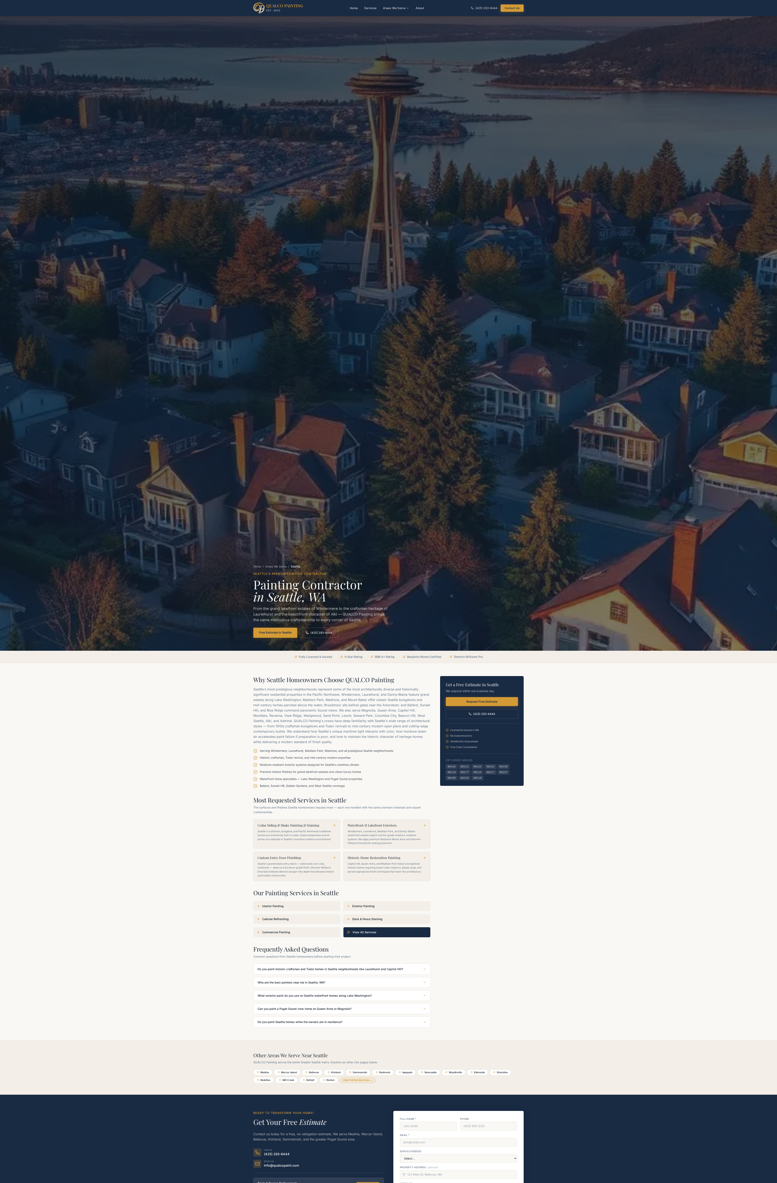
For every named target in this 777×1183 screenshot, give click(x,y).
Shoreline (502, 1072)
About (420, 8)
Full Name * (408, 1118)
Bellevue (314, 1072)
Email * (405, 1135)
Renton (330, 1080)
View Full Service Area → (357, 1080)
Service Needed (410, 1151)
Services (370, 8)
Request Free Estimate (481, 701)
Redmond (384, 1072)
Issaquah (407, 1072)
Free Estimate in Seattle (275, 632)
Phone (464, 1118)
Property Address (419, 1167)
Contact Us (512, 8)
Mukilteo (265, 1080)
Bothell (310, 1080)
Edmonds (479, 1072)
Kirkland (336, 1072)
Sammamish (360, 1072)
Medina (264, 1072)
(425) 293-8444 (486, 8)
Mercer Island (289, 1072)
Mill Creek (288, 1080)
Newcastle (431, 1072)
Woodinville (455, 1072)
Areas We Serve (394, 8)
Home (354, 8)
